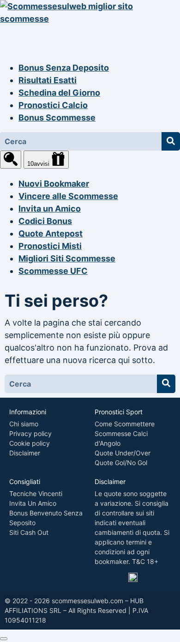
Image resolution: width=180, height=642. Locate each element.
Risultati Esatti (47, 80)
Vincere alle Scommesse (68, 196)
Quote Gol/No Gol (121, 462)
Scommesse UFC (53, 271)
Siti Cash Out (28, 532)
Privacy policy (30, 433)
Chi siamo (23, 424)
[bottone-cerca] (171, 141)
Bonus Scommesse (57, 117)
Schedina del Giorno (59, 92)
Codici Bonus (45, 221)
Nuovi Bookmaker (53, 183)
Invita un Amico (49, 208)
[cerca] (10, 160)
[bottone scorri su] (3, 638)
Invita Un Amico (32, 503)
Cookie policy (29, 443)
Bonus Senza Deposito (63, 68)
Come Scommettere (125, 424)
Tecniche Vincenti (35, 493)
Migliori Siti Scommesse (66, 258)
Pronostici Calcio (53, 105)
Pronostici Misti (50, 246)
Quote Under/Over (122, 453)
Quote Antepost (50, 233)
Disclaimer (24, 453)
